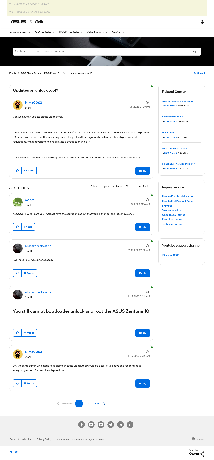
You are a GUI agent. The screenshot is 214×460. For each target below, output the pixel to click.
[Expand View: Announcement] (29, 32)
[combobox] (121, 52)
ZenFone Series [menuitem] (43, 32)
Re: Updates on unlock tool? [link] (77, 73)
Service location (171, 210)
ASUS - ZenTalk (26, 21)
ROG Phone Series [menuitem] (69, 32)
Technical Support (173, 224)
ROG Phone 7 (170, 137)
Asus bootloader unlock (174, 148)
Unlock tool (168, 132)
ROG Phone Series (31, 73)
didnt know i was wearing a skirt (178, 163)
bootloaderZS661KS (172, 116)
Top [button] (15, 451)
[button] (17, 170)
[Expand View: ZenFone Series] (53, 32)
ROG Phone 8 (170, 106)
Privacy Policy (44, 439)
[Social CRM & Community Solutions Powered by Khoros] (196, 452)
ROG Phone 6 (51, 73)
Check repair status (173, 215)
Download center (172, 219)
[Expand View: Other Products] (106, 32)
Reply (142, 170)
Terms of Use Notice (20, 439)
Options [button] (198, 73)
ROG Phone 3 (170, 121)
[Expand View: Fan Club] (123, 32)
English (13, 73)
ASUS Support (170, 254)
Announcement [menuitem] (18, 32)
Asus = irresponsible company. (177, 101)
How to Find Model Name (177, 196)
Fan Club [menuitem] (116, 32)
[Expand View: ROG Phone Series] (81, 32)
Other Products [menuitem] (95, 32)
